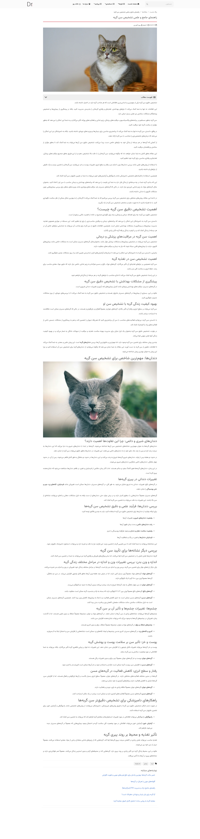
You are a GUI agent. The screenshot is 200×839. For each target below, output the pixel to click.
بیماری (145, 764)
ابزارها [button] (121, 4)
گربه (152, 764)
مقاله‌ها (144, 12)
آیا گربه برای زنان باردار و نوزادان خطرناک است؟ (138, 794)
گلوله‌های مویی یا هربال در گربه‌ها (143, 781)
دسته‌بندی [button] (109, 4)
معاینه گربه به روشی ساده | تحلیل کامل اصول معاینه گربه (134, 801)
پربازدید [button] (97, 4)
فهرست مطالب (147, 97)
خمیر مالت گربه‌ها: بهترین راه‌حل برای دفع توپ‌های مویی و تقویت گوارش (128, 775)
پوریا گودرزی (137, 25)
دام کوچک (137, 764)
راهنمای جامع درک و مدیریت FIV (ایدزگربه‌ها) (138, 788)
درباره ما (86, 4)
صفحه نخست (132, 4)
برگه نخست (153, 12)
